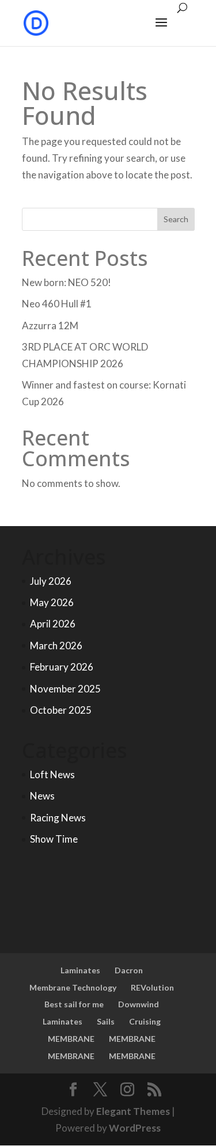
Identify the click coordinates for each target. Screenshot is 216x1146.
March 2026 (56, 645)
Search (176, 219)
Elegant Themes (133, 1111)
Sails (106, 1021)
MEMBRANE (71, 1039)
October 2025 (61, 710)
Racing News (58, 818)
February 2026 (61, 667)
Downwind (138, 1004)
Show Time (54, 839)
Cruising (145, 1021)
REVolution (152, 987)
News (42, 796)
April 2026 (52, 624)
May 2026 (52, 602)
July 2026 (50, 581)
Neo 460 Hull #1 (57, 304)
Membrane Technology (72, 987)
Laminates (80, 970)
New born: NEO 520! (66, 282)
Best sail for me (74, 1004)
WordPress (135, 1128)
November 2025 (65, 689)
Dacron (129, 970)
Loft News (52, 774)
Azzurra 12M (50, 325)
